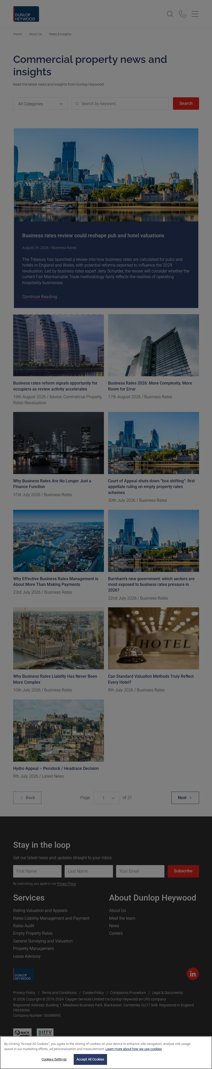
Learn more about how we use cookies (133, 1049)
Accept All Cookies (90, 1059)
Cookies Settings (54, 1059)
